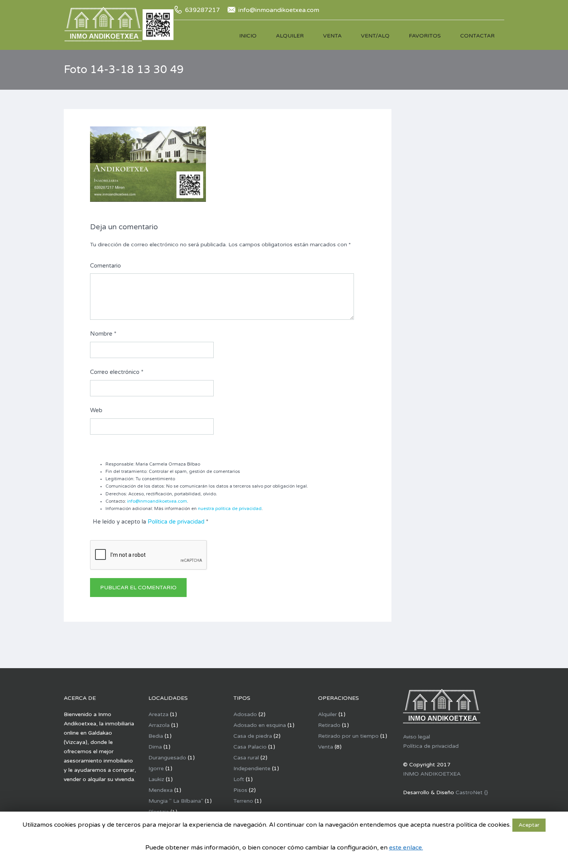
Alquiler (290, 35)
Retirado (329, 725)
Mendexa (160, 790)
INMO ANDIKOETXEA (432, 774)
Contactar (477, 35)
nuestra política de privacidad (230, 508)
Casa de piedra (252, 736)
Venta (332, 35)
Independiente (251, 768)
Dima (155, 747)
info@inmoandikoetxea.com (157, 501)
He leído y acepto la (150, 521)
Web (96, 410)
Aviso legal (416, 736)
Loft (238, 779)
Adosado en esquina (259, 725)
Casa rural (246, 757)
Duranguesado (167, 757)
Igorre (156, 768)
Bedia (155, 736)
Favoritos (425, 35)
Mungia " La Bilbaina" (175, 801)
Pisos (240, 790)
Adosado (245, 714)
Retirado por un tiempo (348, 736)
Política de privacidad (176, 521)
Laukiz (156, 779)
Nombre (103, 333)
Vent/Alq (375, 35)
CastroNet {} (472, 792)
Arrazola (159, 725)
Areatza (158, 714)
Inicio (248, 35)
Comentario (105, 265)
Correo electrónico (116, 371)
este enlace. (406, 847)
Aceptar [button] (529, 825)
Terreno (243, 801)
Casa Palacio (250, 747)
